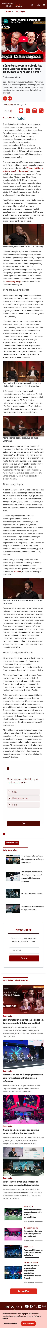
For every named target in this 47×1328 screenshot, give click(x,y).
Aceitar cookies (28, 1323)
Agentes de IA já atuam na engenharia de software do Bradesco (33, 1252)
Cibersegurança (12, 843)
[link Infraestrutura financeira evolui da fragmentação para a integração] (13, 1234)
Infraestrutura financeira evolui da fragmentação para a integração (33, 1233)
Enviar (24, 958)
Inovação (28, 1207)
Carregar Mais (23, 1291)
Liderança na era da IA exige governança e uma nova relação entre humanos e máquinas (23, 1078)
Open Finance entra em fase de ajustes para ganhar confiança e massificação (32, 859)
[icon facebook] (21, 110)
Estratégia (20, 12)
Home (8, 12)
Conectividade (31, 1228)
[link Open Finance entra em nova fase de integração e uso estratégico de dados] (23, 1162)
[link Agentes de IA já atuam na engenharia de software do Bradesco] (13, 1251)
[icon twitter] (28, 110)
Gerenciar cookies (10, 1323)
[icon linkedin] (34, 110)
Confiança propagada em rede (31, 893)
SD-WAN (17, 571)
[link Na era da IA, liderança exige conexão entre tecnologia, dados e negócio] (23, 1110)
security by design (13, 282)
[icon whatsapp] (41, 110)
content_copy (11, 111)
